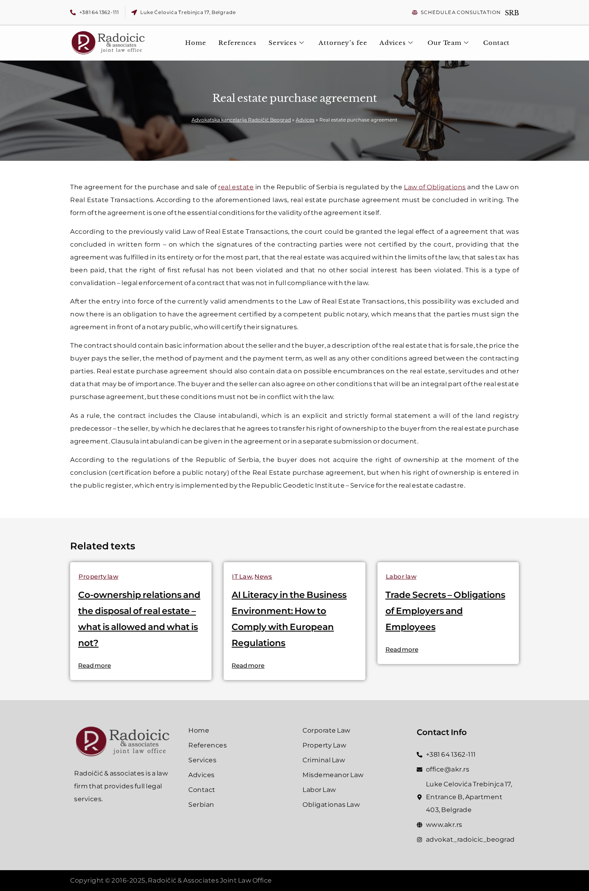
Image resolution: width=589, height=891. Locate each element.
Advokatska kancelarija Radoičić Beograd (241, 120)
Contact (496, 43)
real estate (236, 187)
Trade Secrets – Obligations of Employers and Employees (445, 610)
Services (282, 43)
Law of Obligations (435, 187)
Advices (392, 43)
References (237, 43)
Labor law (401, 576)
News (263, 576)
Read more (94, 665)
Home (195, 43)
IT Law (242, 576)
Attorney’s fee (343, 43)
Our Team (445, 43)
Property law (98, 576)
